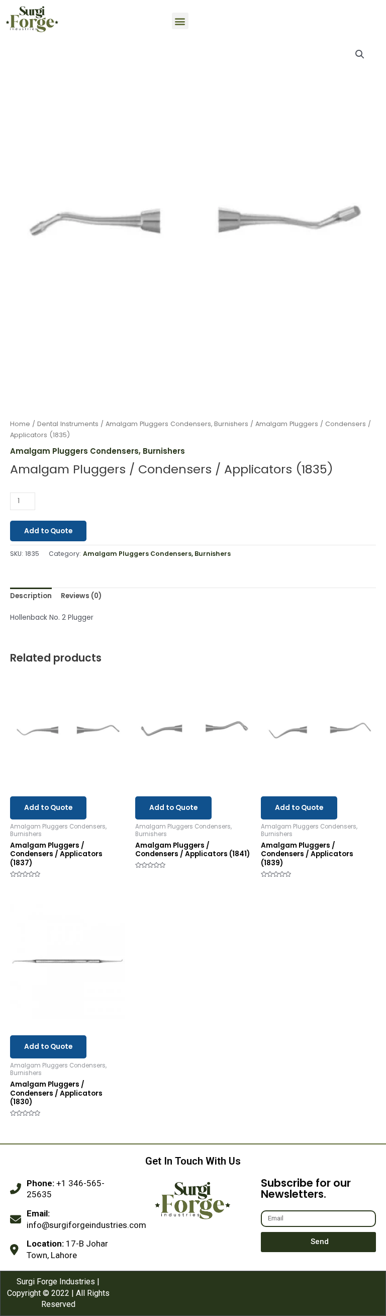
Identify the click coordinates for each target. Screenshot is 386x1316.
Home (20, 424)
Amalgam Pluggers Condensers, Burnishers (177, 424)
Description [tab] (31, 596)
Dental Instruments (68, 424)
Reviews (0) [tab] (81, 596)
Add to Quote (48, 531)
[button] (180, 21)
